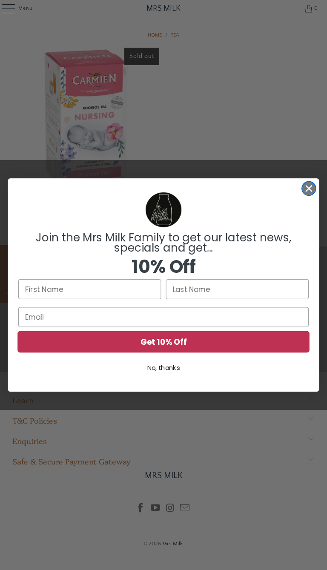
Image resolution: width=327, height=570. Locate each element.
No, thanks (163, 368)
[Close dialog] (309, 188)
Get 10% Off (164, 341)
